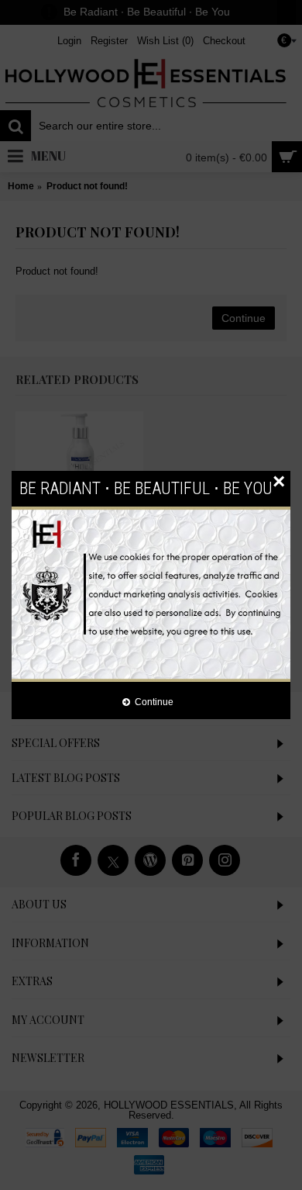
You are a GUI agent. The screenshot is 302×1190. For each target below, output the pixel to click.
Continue (154, 702)
